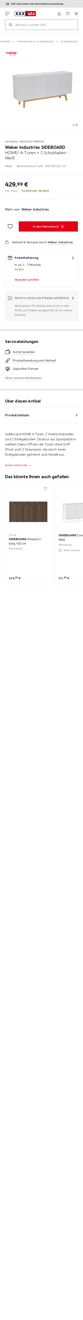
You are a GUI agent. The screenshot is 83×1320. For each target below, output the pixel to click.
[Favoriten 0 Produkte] (67, 14)
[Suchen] (10, 25)
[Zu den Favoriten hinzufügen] (10, 226)
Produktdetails (17, 415)
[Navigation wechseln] (7, 14)
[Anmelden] (59, 14)
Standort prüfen (27, 280)
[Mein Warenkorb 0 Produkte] (76, 14)
